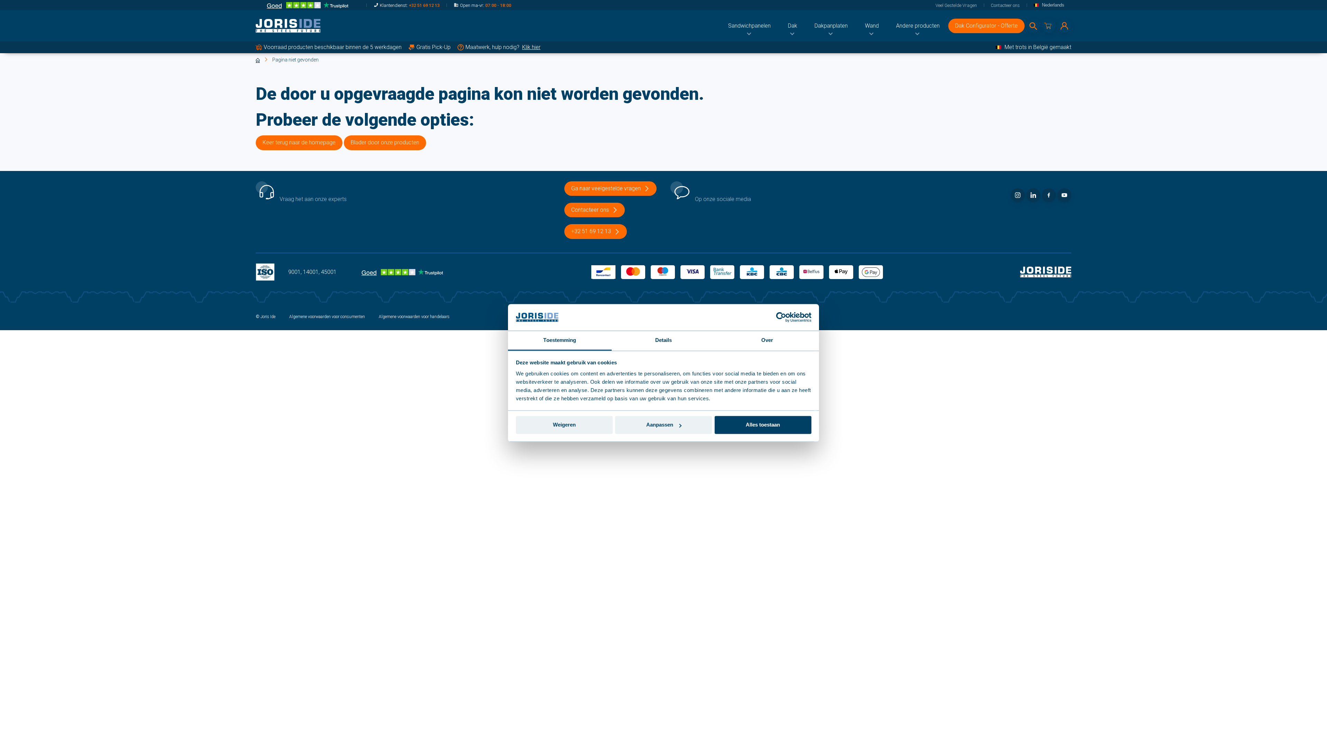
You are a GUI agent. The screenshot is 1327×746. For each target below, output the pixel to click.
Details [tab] (663, 340)
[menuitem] (749, 25)
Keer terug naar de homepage (299, 142)
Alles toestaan (763, 425)
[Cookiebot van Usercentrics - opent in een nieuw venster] (781, 317)
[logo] (288, 26)
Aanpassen (659, 425)
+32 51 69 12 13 (424, 5)
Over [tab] (767, 340)
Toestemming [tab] (559, 340)
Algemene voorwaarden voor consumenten (327, 316)
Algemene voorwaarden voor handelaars (414, 316)
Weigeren (564, 425)
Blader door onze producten (385, 142)
